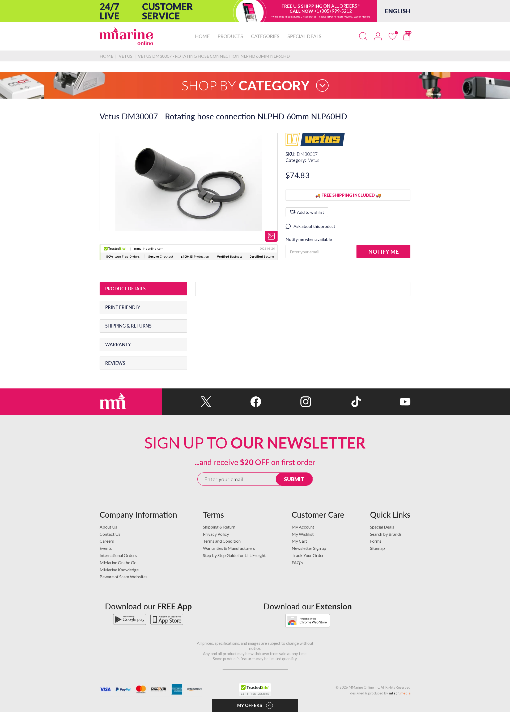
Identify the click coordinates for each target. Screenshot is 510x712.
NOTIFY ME (383, 251)
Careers (107, 540)
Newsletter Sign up (309, 548)
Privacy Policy (216, 534)
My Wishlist (303, 534)
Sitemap (377, 548)
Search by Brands (386, 534)
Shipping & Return (219, 526)
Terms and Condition (222, 540)
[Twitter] (186, 402)
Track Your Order (308, 555)
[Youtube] (385, 402)
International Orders (118, 555)
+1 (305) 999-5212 (333, 11)
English (397, 11)
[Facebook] (236, 402)
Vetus (313, 160)
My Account (303, 526)
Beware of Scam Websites (123, 576)
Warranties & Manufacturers (229, 548)
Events (106, 548)
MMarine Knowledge (119, 569)
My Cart (299, 540)
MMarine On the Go (118, 562)
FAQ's (297, 562)
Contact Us (110, 534)
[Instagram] (286, 402)
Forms (375, 540)
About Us (108, 526)
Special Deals (382, 526)
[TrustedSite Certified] (255, 689)
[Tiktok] (336, 402)
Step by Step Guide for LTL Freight (234, 555)
